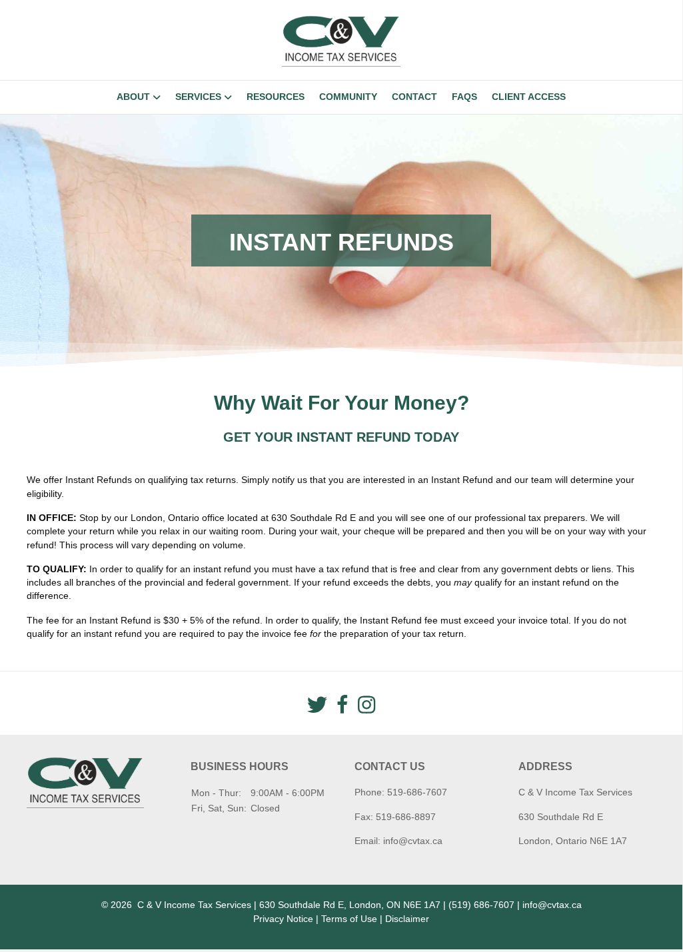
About (133, 96)
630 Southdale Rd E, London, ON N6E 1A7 (349, 904)
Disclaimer (407, 918)
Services (198, 96)
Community (348, 96)
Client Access (529, 96)
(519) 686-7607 (481, 904)
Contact (414, 96)
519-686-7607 (417, 792)
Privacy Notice (283, 918)
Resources (276, 96)
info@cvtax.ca (412, 840)
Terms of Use (349, 918)
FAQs (464, 96)
